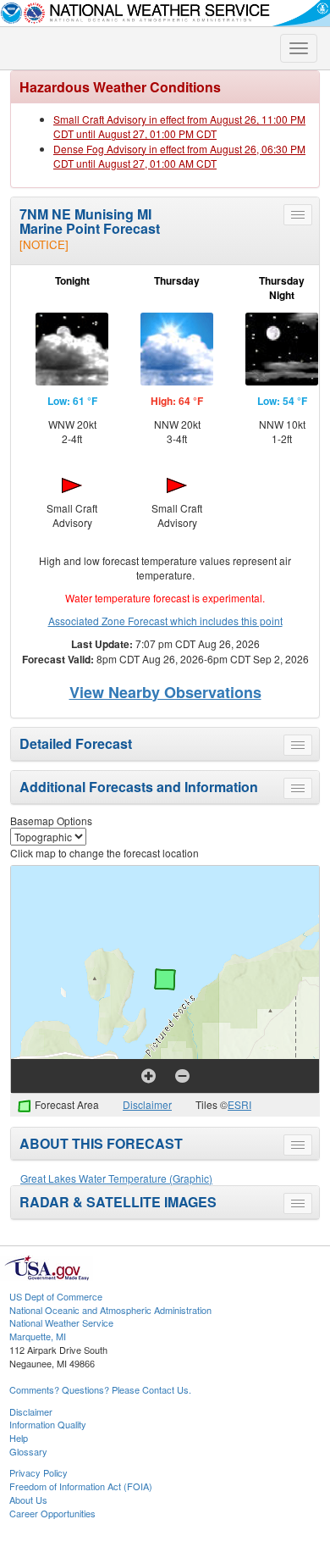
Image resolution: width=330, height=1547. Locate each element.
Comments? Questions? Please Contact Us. (100, 1389)
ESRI (239, 1104)
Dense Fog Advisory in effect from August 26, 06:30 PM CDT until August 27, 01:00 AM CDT (179, 155)
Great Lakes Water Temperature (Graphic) (116, 1178)
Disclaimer (147, 1104)
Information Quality (47, 1424)
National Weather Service (61, 1322)
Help (18, 1437)
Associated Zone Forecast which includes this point (165, 620)
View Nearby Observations (165, 692)
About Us (28, 1499)
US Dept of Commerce (55, 1296)
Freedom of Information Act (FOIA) (80, 1486)
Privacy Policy (38, 1472)
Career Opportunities (52, 1513)
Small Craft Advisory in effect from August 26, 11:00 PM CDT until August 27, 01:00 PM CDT (179, 126)
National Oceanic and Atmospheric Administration (110, 1310)
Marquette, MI (37, 1336)
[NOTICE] (44, 244)
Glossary (28, 1451)
